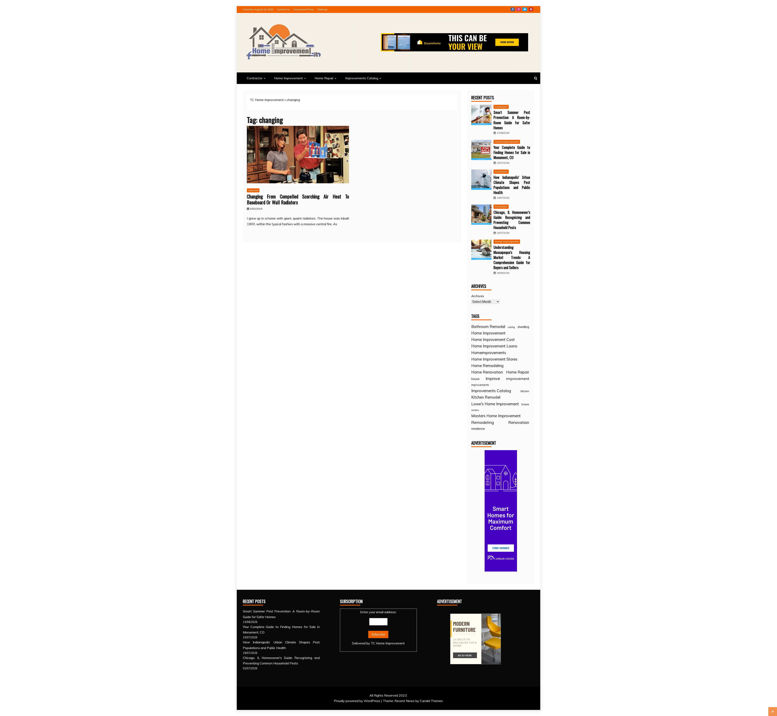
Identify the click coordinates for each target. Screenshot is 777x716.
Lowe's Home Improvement (495, 403)
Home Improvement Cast (493, 339)
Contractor (254, 78)
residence (478, 429)
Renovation (518, 422)
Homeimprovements (488, 352)
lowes (525, 404)
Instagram (518, 9)
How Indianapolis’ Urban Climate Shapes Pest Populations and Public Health (512, 185)
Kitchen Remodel (485, 397)
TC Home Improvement (267, 100)
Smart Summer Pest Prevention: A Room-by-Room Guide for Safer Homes (512, 120)
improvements (480, 384)
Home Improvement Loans (494, 346)
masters (475, 410)
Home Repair (324, 78)
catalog (511, 327)
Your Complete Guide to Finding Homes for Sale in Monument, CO (512, 152)
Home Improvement (288, 78)
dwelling (523, 327)
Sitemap (322, 9)
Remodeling (482, 422)
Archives (477, 296)
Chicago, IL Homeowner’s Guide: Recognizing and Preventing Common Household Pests (512, 220)
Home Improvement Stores (494, 359)
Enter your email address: (378, 627)
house (475, 379)
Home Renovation (487, 372)
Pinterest (531, 9)
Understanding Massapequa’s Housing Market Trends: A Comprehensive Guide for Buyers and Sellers (512, 257)
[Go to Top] (772, 711)
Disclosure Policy (304, 9)
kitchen (525, 391)
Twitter (524, 9)
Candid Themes (431, 701)
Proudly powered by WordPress (357, 701)
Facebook (513, 9)
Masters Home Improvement (496, 415)
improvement (517, 378)
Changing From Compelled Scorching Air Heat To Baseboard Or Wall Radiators (298, 199)
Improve (253, 190)
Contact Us (283, 9)
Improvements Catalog (361, 78)
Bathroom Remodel (488, 326)
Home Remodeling (487, 365)
